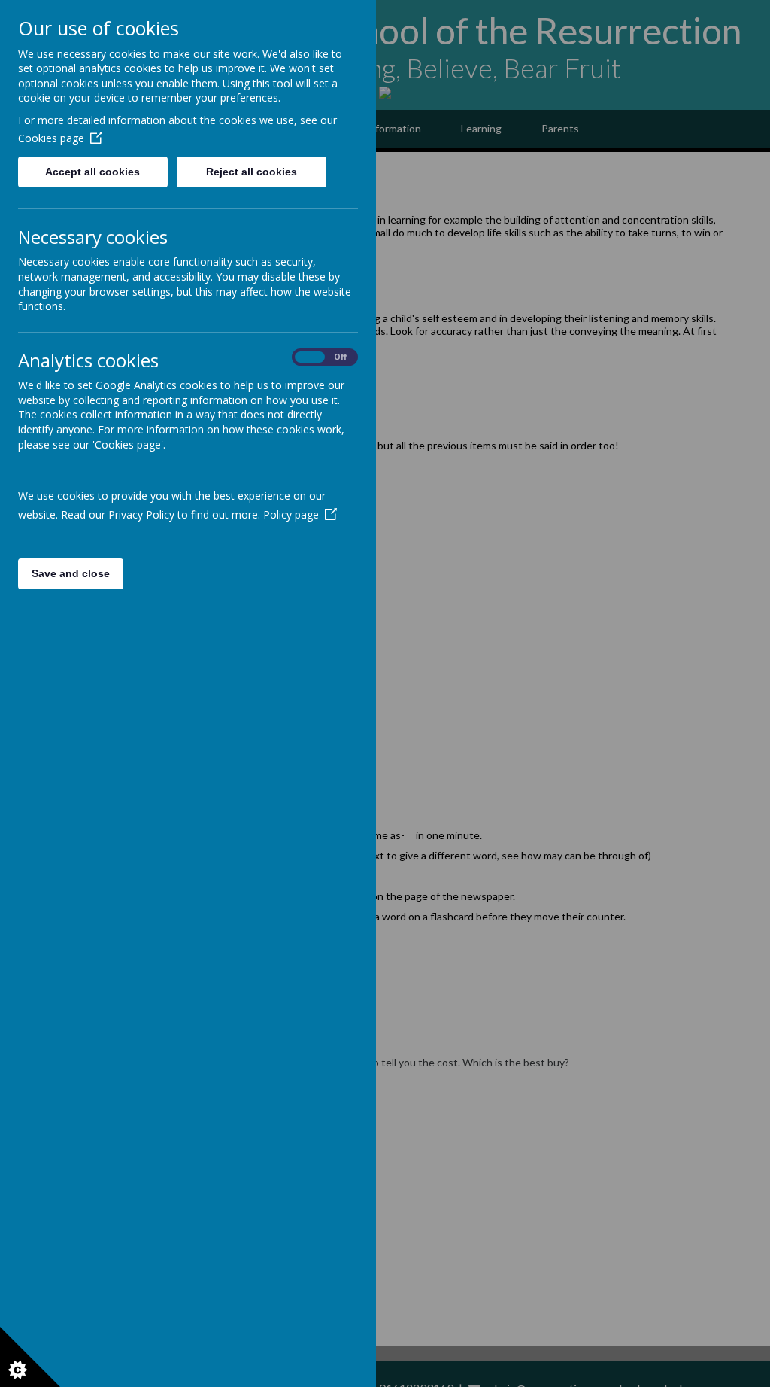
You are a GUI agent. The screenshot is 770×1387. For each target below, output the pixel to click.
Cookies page (51, 138)
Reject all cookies (251, 172)
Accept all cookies (92, 172)
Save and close (71, 573)
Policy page (291, 514)
